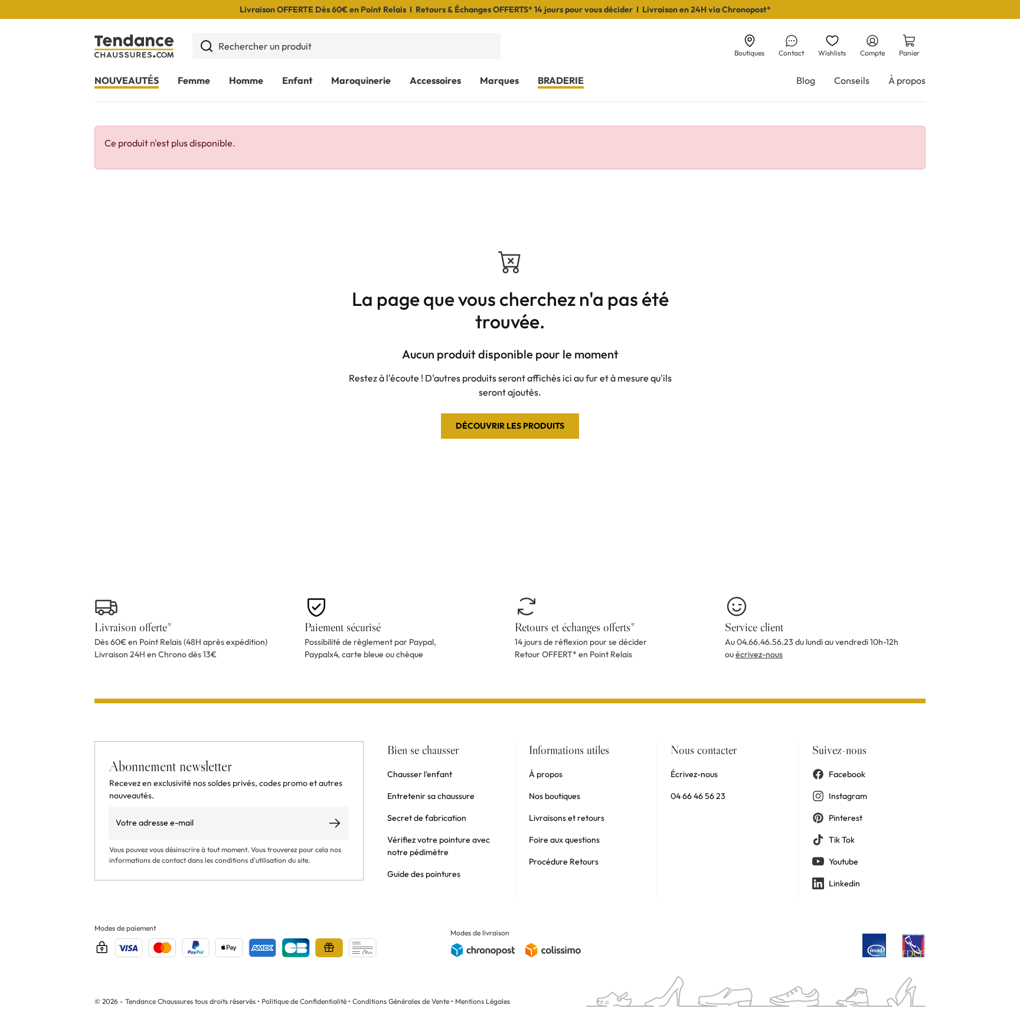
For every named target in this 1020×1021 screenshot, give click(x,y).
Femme (194, 80)
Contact (791, 52)
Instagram (848, 796)
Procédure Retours (564, 861)
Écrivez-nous (694, 774)
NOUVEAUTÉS (126, 80)
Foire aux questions (564, 839)
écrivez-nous (759, 654)
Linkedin (844, 883)
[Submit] (206, 46)
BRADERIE (561, 80)
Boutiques (749, 52)
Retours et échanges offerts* (575, 627)
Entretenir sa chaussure (431, 796)
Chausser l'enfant (419, 774)
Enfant (297, 80)
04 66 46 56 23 (698, 796)
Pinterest (845, 818)
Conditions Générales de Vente (400, 1001)
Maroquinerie (361, 80)
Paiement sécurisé (343, 627)
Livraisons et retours (566, 818)
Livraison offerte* (133, 627)
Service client (754, 627)
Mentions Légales (482, 1001)
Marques (499, 80)
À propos (907, 80)
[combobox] (346, 46)
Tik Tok (842, 839)
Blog (805, 80)
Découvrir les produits (510, 425)
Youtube (843, 861)
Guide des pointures (423, 874)
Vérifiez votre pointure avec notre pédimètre (438, 845)
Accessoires (435, 80)
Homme (246, 80)
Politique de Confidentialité (304, 1001)
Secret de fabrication (426, 818)
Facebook (847, 774)
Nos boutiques (554, 796)
